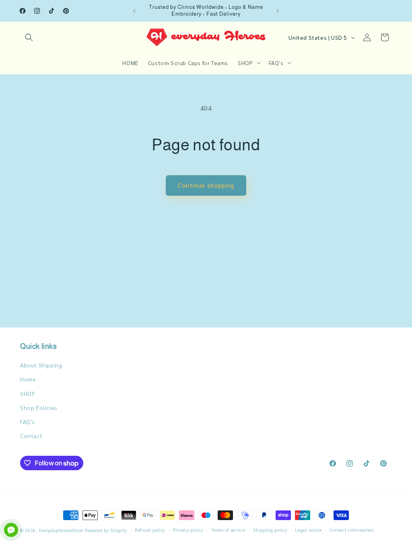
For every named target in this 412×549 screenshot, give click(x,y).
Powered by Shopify (106, 530)
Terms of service (228, 530)
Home (28, 379)
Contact (31, 435)
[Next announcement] (277, 10)
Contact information (352, 530)
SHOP (27, 393)
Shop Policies (39, 407)
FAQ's (27, 421)
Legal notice (308, 530)
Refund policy (150, 530)
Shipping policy (270, 530)
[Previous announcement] (134, 10)
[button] (29, 37)
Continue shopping (206, 185)
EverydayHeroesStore (61, 530)
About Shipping (41, 365)
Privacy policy (188, 530)
